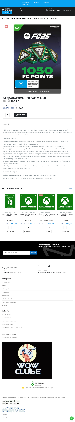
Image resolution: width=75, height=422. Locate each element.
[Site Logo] (7, 9)
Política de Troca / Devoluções (12, 328)
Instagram (25, 4)
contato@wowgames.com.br (12, 273)
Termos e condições (9, 334)
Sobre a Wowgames (9, 321)
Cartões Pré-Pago (8, 299)
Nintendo (6, 295)
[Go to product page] (10, 202)
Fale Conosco (7, 314)
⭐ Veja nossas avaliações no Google (37, 388)
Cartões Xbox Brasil (27, 212)
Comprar (21, 115)
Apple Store (6, 292)
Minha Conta (26, 2)
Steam (5, 305)
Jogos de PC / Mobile (9, 302)
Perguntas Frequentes (10, 338)
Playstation (6, 282)
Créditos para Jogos (16, 105)
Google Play (7, 289)
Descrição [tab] (6, 124)
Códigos (37, 2)
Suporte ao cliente (8, 324)
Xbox (24, 105)
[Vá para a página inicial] (2, 18)
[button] (20, 10)
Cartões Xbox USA (8, 212)
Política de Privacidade (10, 331)
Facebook (46, 2)
